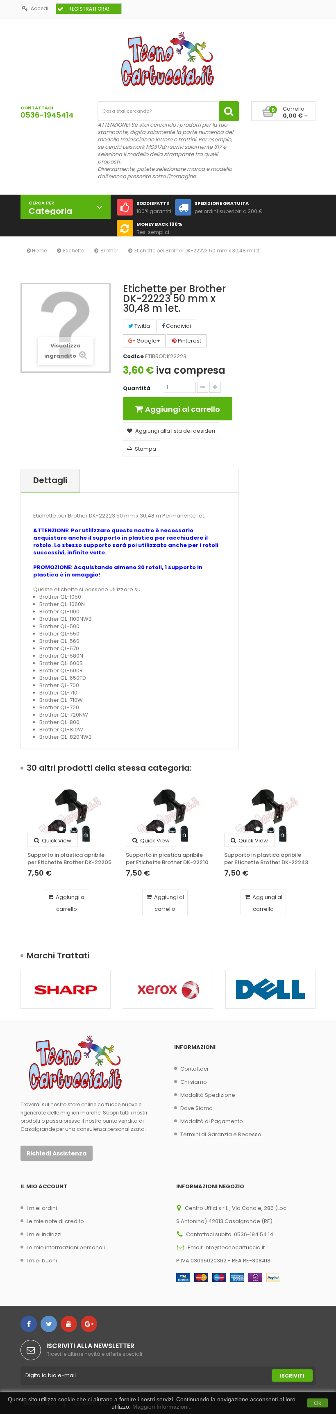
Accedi (39, 8)
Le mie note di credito (55, 1221)
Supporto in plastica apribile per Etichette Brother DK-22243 (266, 858)
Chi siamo (193, 1082)
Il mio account (43, 1186)
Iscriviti (292, 1375)
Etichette (73, 250)
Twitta (141, 326)
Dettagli (50, 480)
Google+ (147, 341)
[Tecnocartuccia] (168, 59)
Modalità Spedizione (207, 1095)
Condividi (178, 326)
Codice (133, 356)
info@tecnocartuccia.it (234, 1247)
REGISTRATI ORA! (88, 8)
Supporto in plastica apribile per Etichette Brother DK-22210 (167, 858)
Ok (317, 1403)
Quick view (56, 840)
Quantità (136, 388)
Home (39, 250)
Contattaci (194, 1069)
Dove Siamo (196, 1108)
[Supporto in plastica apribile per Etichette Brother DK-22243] (266, 817)
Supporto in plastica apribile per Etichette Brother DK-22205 (69, 858)
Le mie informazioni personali (66, 1247)
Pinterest (189, 341)
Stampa (145, 449)
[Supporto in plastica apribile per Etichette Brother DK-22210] (168, 817)
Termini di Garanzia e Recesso (220, 1134)
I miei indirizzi (44, 1234)
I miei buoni (42, 1260)
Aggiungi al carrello (70, 903)
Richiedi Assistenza (56, 1153)
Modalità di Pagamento (211, 1121)
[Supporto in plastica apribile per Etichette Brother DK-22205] (69, 817)
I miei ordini (42, 1208)
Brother (109, 250)
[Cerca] (229, 111)
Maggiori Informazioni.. (162, 1406)
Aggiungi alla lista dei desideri (175, 431)
